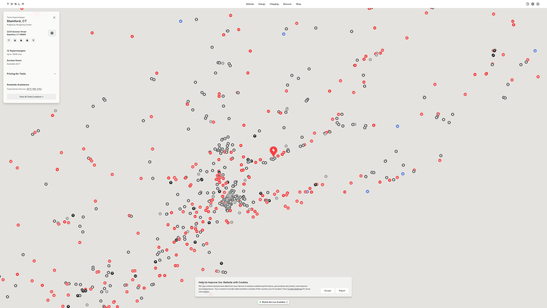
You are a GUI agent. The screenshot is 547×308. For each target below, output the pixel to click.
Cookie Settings (294, 289)
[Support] (527, 4)
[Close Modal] (54, 17)
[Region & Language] (532, 4)
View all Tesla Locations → (31, 97)
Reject (342, 290)
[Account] (538, 4)
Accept (327, 290)
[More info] (286, 302)
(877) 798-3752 (34, 89)
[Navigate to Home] (15, 4)
